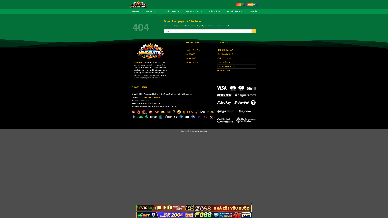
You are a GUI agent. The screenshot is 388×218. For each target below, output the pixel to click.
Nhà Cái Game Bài (172, 11)
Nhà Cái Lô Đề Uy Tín (194, 11)
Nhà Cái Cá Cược (152, 11)
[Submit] (254, 31)
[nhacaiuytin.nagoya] (141, 4)
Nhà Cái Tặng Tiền (234, 11)
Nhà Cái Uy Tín (139, 62)
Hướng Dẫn (252, 11)
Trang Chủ (135, 11)
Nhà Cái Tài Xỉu (214, 11)
